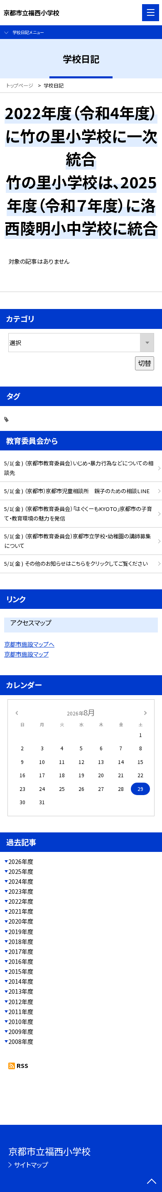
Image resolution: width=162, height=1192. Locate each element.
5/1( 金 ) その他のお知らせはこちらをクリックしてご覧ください (75, 563)
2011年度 (20, 1011)
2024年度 (20, 881)
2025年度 (20, 871)
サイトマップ (31, 1165)
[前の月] (16, 712)
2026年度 (20, 861)
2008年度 (20, 1041)
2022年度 (20, 901)
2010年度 (20, 1021)
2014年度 (20, 981)
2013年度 (20, 991)
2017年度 (20, 951)
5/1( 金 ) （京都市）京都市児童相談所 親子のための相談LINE (77, 491)
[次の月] (145, 712)
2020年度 (20, 921)
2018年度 (20, 941)
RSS (22, 1065)
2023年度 (20, 891)
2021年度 (20, 911)
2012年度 (20, 1001)
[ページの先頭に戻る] (151, 1182)
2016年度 (20, 961)
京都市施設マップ (26, 654)
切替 (144, 363)
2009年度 (20, 1031)
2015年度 (20, 971)
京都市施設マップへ (29, 644)
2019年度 (20, 931)
